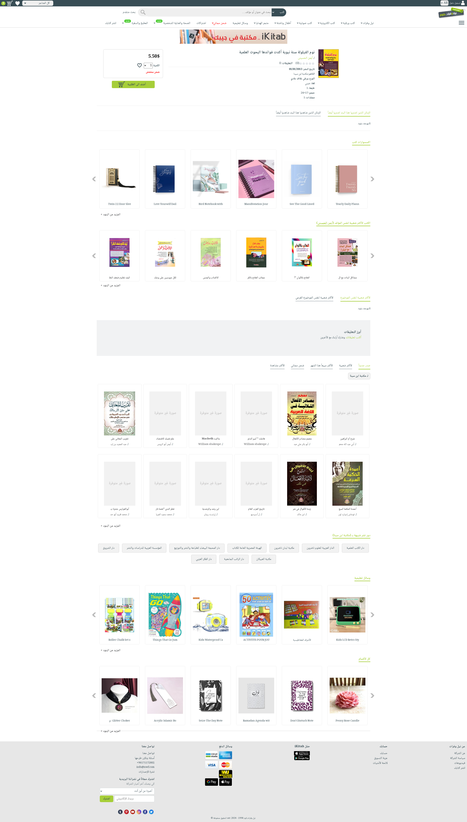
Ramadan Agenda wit (256, 721)
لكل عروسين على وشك (165, 278)
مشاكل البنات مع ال (347, 278)
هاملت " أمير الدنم (256, 439)
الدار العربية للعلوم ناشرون (320, 548)
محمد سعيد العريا (164, 514)
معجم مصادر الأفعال (302, 439)
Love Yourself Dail (165, 204)
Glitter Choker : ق (119, 721)
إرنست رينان (209, 514)
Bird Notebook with (211, 204)
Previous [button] (372, 179)
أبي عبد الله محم (346, 444)
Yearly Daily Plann (347, 204)
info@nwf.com (145, 767)
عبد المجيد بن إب (118, 444)
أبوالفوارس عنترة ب (119, 509)
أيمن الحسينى (305, 58)
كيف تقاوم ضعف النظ (119, 278)
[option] (347, 179)
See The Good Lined (302, 204)
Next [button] (94, 179)
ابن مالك (301, 514)
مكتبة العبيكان (263, 559)
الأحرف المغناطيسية (302, 640)
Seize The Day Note (211, 721)
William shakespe (255, 444)
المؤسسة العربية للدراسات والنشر (144, 548)
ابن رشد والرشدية (210, 509)
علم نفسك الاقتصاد (165, 439)
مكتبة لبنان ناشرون (284, 548)
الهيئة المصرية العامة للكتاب (247, 548)
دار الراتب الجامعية (234, 559)
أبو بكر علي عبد (301, 444)
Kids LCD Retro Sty (347, 640)
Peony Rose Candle (347, 721)
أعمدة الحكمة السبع (347, 509)
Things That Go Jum (165, 640)
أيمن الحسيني (325, 223)
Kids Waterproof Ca (211, 640)
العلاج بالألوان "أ (302, 278)
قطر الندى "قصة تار (165, 509)
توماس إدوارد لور (346, 514)
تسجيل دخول (454, 3)
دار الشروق (108, 548)
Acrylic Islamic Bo (165, 721)
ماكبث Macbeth (211, 439)
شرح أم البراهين (347, 439)
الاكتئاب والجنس (211, 278)
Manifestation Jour (256, 204)
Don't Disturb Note (301, 721)
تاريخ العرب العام (256, 509)
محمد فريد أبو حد (118, 514)
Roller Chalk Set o (119, 640)
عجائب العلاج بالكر (256, 278)
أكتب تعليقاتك (353, 337)
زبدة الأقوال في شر (302, 509)
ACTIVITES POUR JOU (256, 640)
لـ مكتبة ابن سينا (359, 376)
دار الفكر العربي (204, 559)
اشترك (106, 798)
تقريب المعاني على (119, 439)
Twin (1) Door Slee (119, 204)
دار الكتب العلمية (355, 548)
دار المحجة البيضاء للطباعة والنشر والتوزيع (197, 548)
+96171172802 (146, 763)
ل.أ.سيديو (255, 514)
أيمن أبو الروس (164, 444)
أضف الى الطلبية (137, 84)
